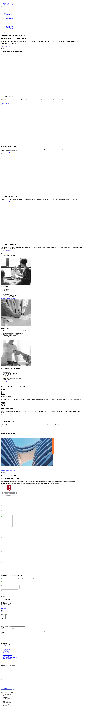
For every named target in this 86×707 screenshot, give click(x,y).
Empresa (3, 615)
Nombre (2, 614)
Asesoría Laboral (9, 14)
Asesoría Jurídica (9, 18)
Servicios (5, 13)
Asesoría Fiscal (9, 15)
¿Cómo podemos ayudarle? (6, 626)
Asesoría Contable (10, 17)
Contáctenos (5, 20)
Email (2, 617)
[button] (43, 22)
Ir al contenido (4, 1)
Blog (4, 19)
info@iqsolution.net (5, 611)
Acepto (2, 627)
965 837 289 (3, 608)
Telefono (3, 618)
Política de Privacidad (60, 631)
